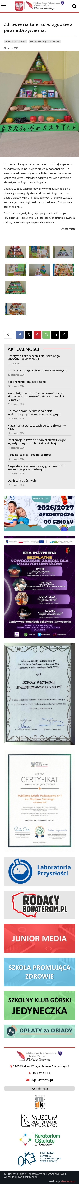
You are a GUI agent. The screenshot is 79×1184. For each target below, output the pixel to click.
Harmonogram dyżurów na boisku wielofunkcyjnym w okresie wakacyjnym (34, 412)
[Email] (55, 335)
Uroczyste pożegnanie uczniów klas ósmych (37, 370)
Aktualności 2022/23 (15, 41)
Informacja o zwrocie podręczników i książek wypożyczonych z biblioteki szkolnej (37, 441)
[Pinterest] (37, 335)
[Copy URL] (64, 335)
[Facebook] (20, 335)
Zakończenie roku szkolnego (27, 382)
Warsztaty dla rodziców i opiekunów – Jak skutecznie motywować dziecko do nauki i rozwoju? (36, 396)
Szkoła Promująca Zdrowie (44, 41)
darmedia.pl (68, 1181)
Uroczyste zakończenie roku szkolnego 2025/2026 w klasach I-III (34, 357)
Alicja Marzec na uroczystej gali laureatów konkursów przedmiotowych (36, 467)
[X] (28, 335)
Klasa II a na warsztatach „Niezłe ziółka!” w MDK (37, 427)
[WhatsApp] (46, 335)
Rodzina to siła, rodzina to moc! (29, 454)
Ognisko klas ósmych (22, 480)
